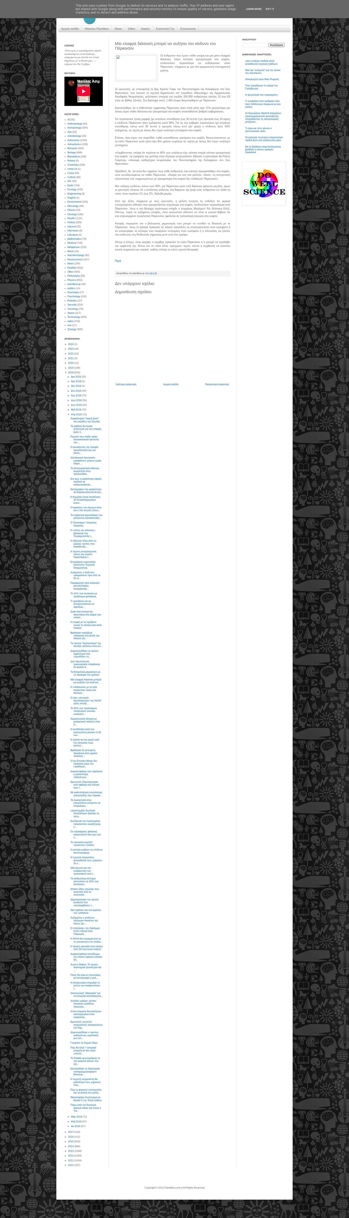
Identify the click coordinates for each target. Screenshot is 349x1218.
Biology (71, 152)
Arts (69, 132)
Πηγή (118, 260)
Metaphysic (73, 247)
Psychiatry (73, 292)
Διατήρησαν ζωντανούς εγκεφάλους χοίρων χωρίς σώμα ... (85, 460)
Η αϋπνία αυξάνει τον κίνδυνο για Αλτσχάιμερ (86, 851)
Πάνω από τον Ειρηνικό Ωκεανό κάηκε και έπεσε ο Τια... (85, 1108)
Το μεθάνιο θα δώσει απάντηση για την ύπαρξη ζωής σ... (85, 429)
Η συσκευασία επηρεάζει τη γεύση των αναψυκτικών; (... (85, 985)
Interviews (73, 230)
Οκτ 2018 (76, 386)
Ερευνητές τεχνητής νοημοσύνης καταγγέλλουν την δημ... (86, 1024)
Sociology (72, 309)
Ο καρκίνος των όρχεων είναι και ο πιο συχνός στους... (85, 509)
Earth (70, 185)
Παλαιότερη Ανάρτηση (217, 384)
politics (71, 288)
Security (71, 304)
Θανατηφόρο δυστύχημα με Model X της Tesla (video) (86, 1099)
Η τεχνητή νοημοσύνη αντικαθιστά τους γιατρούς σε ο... (86, 860)
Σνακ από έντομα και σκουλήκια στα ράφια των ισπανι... (85, 614)
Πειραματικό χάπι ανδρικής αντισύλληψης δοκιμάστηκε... (85, 586)
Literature (72, 234)
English (71, 197)
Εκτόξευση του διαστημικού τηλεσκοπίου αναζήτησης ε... (85, 824)
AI (68, 119)
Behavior (72, 148)
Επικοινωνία (188, 28)
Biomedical (73, 156)
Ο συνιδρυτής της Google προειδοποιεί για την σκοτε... (84, 450)
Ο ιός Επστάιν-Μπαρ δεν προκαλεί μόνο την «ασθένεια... (83, 764)
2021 (71, 358)
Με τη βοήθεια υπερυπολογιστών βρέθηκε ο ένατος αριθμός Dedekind (263, 149)
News (118, 28)
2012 (71, 1155)
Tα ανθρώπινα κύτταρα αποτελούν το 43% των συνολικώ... (84, 881)
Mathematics (74, 239)
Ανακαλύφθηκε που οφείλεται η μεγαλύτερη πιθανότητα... (86, 774)
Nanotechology (75, 255)
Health (71, 218)
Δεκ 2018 (76, 376)
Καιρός (145, 28)
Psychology (73, 296)
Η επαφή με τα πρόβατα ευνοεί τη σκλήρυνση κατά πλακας (86, 625)
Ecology (71, 189)
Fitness (71, 210)
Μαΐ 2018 (76, 409)
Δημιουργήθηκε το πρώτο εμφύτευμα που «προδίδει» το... (84, 654)
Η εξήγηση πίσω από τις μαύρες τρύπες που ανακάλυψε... (83, 543)
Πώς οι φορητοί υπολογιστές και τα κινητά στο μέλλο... (86, 1091)
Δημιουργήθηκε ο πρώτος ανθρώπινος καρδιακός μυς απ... (84, 1035)
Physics (71, 280)
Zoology (71, 329)
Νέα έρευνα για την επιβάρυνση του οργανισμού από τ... (82, 870)
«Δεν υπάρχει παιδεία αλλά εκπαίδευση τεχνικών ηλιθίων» (261, 62)
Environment (74, 201)
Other (70, 271)
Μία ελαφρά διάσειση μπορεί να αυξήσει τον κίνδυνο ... (85, 681)
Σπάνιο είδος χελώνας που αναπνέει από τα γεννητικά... (84, 892)
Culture (71, 177)
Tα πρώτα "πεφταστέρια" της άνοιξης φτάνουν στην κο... (86, 645)
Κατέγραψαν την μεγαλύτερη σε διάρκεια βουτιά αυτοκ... (86, 491)
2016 (71, 1136)
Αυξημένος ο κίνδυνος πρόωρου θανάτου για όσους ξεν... (84, 920)
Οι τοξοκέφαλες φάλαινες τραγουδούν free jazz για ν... (85, 834)
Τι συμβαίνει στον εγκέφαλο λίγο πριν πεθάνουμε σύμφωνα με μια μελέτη (263, 104)
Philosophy (73, 275)
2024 (71, 344)
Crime (70, 173)
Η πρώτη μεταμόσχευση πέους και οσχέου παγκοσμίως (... (83, 554)
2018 (71, 372)
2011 (71, 1160)
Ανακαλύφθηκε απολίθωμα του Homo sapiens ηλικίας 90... (86, 957)
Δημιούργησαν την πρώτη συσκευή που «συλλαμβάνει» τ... (84, 902)
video (70, 321)
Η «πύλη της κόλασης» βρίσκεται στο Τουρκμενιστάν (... (83, 533)
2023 (71, 348)
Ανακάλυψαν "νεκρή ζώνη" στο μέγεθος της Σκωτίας (85, 420)
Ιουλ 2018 (76, 400)
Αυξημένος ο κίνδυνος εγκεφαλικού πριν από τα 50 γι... (85, 575)
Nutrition (72, 267)
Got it (270, 9)
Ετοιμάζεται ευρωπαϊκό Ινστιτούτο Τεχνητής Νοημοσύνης (83, 565)
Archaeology (74, 127)
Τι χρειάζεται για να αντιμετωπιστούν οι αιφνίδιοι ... (82, 604)
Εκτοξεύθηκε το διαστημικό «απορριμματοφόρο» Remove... (85, 1071)
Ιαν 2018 (76, 1126)
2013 (71, 1151)
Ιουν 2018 (76, 405)
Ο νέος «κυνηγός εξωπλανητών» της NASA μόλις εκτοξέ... (85, 700)
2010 (71, 1165)
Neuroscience (75, 259)
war (69, 325)
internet (71, 226)
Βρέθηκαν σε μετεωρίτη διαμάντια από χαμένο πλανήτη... (83, 753)
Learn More (254, 9)
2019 (71, 367)
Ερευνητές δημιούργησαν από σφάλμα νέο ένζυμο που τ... (84, 785)
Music (70, 251)
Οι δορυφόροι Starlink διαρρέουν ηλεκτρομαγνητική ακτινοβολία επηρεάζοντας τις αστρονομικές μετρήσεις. (263, 117)
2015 (71, 1141)
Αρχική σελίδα (70, 28)
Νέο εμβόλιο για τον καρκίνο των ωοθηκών (85, 911)
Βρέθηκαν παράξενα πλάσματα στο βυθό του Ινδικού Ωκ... (85, 635)
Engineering (74, 193)
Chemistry (73, 164)
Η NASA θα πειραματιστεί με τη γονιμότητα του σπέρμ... (86, 940)
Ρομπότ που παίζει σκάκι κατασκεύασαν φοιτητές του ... (84, 439)
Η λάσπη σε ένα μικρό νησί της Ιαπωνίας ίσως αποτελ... (84, 742)
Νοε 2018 (76, 381)
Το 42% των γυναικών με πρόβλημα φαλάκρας (83, 595)
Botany (71, 160)
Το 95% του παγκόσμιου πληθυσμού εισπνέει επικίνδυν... (83, 711)
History (71, 222)
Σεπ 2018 (76, 390)
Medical (71, 243)
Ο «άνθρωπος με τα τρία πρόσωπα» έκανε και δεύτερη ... (83, 690)
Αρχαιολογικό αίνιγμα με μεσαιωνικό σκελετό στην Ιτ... (85, 721)
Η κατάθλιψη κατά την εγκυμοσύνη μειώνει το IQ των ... (85, 732)
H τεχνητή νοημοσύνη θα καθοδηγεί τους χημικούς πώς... (85, 1082)
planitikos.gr (74, 284)
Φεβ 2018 (76, 1121)
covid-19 (72, 168)
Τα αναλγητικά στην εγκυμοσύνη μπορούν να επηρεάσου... (85, 803)
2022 (71, 353)
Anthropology (74, 123)
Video (131, 28)
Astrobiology (74, 136)
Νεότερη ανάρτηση (126, 384)
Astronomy (73, 140)
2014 (71, 1146)
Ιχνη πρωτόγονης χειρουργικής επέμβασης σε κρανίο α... (85, 664)
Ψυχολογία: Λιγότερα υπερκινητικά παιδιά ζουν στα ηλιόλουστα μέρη (264, 139)
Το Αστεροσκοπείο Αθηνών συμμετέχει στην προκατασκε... (84, 471)
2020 (71, 363)
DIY (69, 181)
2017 (71, 1132)
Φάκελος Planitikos (97, 28)
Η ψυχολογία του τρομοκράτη (261, 94)
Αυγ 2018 (76, 395)
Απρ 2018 (76, 414)
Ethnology (73, 206)
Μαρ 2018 (77, 1116)
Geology (72, 214)
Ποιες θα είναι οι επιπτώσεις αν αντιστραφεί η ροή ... (85, 976)
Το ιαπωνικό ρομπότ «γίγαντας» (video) (82, 844)
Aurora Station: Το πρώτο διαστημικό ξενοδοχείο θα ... (85, 967)
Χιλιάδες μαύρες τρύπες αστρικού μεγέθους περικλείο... (83, 1003)
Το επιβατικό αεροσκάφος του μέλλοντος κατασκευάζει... (86, 516)
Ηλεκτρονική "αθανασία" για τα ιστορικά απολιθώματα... (86, 994)
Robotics (72, 300)
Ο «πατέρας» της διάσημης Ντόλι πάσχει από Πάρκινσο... (85, 931)
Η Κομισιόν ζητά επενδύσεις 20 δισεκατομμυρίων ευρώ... (85, 500)
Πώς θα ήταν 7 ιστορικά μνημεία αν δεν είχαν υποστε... (83, 1050)
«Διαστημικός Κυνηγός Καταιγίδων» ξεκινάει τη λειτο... (84, 813)
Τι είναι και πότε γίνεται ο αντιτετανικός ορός (258, 130)
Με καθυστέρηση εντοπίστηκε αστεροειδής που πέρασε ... (86, 794)
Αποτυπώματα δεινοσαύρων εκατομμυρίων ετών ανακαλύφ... (85, 1014)
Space (71, 313)
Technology (73, 317)
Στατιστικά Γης (165, 28)
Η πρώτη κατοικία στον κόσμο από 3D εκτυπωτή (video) (86, 948)
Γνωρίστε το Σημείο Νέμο (84, 1042)
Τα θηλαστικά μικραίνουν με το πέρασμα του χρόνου (85, 673)
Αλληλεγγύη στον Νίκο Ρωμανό (262, 79)
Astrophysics (74, 144)
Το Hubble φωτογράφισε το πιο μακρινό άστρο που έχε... (85, 1061)
